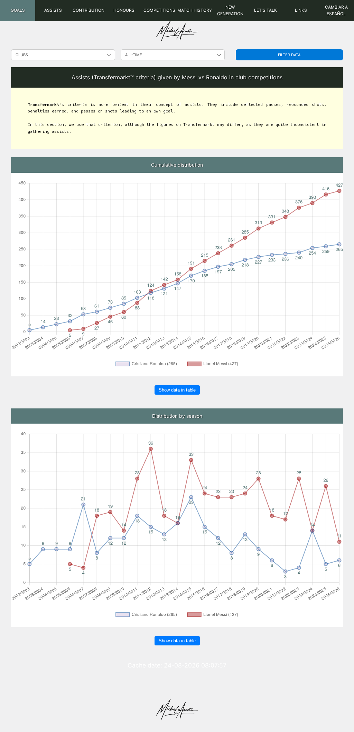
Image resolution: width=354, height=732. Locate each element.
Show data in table (177, 390)
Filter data (289, 54)
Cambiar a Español (336, 10)
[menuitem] (17, 10)
